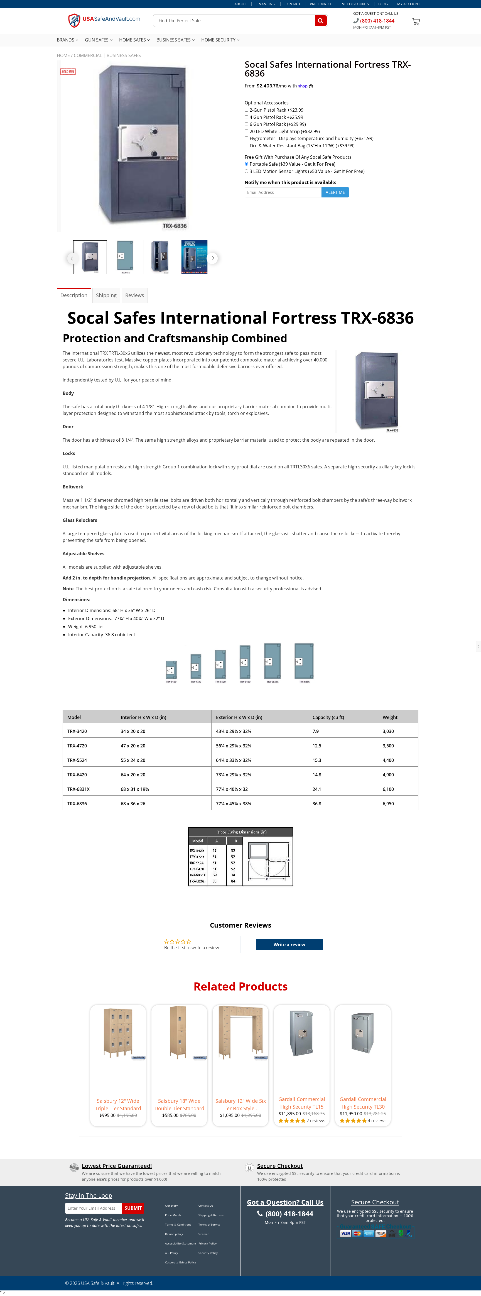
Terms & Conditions (178, 1224)
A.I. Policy (171, 1253)
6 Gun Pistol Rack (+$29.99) (278, 124)
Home (63, 55)
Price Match (321, 4)
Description (73, 295)
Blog (383, 4)
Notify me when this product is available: (290, 182)
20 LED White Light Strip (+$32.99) (285, 131)
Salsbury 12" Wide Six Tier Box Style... (240, 1104)
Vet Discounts (355, 4)
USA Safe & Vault (97, 1283)
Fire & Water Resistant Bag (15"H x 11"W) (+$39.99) (302, 146)
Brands (66, 40)
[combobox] (240, 20)
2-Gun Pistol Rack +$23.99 (276, 110)
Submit (133, 1208)
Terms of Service (209, 1224)
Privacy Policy (207, 1243)
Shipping (106, 295)
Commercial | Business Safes (107, 55)
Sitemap (203, 1234)
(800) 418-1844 (376, 20)
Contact (292, 4)
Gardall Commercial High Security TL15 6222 (301, 1103)
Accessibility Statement (180, 1243)
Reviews (134, 295)
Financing (265, 4)
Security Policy (208, 1253)
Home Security (219, 40)
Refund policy (174, 1234)
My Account (408, 4)
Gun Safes (97, 40)
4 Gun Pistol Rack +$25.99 (276, 117)
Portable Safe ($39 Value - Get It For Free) (292, 164)
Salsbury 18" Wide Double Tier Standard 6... (179, 1104)
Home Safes (133, 40)
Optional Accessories (267, 103)
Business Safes (174, 40)
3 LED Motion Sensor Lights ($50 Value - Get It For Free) (307, 171)
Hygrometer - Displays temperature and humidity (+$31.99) (312, 138)
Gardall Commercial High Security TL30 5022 (363, 1103)
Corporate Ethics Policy (180, 1262)
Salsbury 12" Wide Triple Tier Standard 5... (118, 1104)
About (240, 4)
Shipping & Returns (211, 1215)
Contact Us (205, 1205)
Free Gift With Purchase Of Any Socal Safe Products (298, 157)
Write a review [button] (289, 945)
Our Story (171, 1205)
